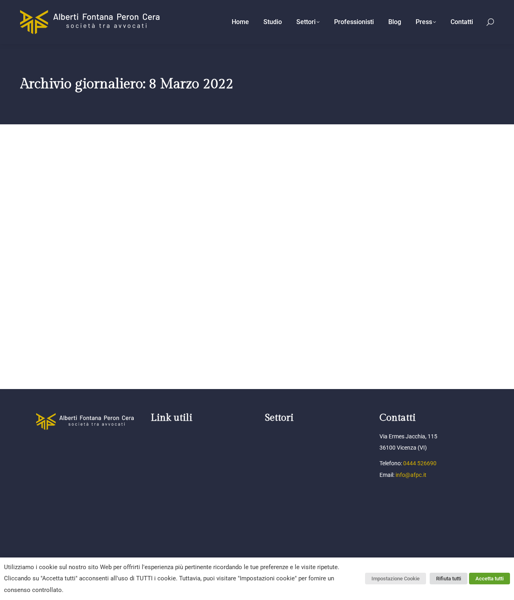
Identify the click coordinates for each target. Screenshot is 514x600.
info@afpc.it (411, 475)
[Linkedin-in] (55, 447)
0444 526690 (419, 463)
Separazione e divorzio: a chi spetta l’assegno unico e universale (144, 297)
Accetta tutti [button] (489, 579)
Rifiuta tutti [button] (448, 579)
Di (85, 310)
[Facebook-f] (41, 447)
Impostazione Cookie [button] (395, 579)
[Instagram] (70, 447)
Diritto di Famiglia (49, 310)
